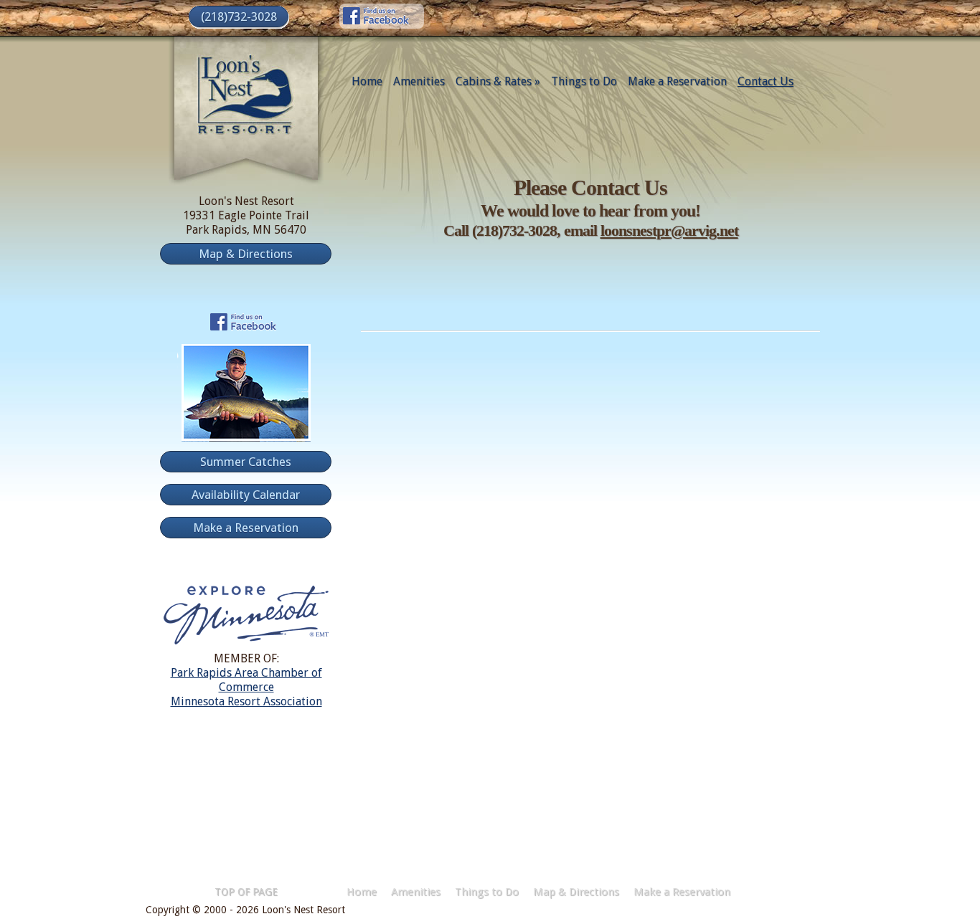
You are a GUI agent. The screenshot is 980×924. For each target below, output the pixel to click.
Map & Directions (576, 891)
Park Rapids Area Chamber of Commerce (246, 680)
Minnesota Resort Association (246, 701)
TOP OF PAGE (246, 891)
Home (367, 81)
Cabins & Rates (498, 81)
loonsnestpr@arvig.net (669, 230)
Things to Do (584, 81)
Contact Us (765, 81)
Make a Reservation (677, 81)
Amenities (419, 81)
